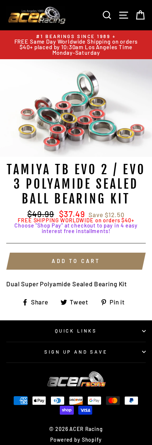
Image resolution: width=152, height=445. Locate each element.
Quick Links (76, 331)
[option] (76, 44)
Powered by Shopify (75, 439)
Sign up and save (75, 352)
